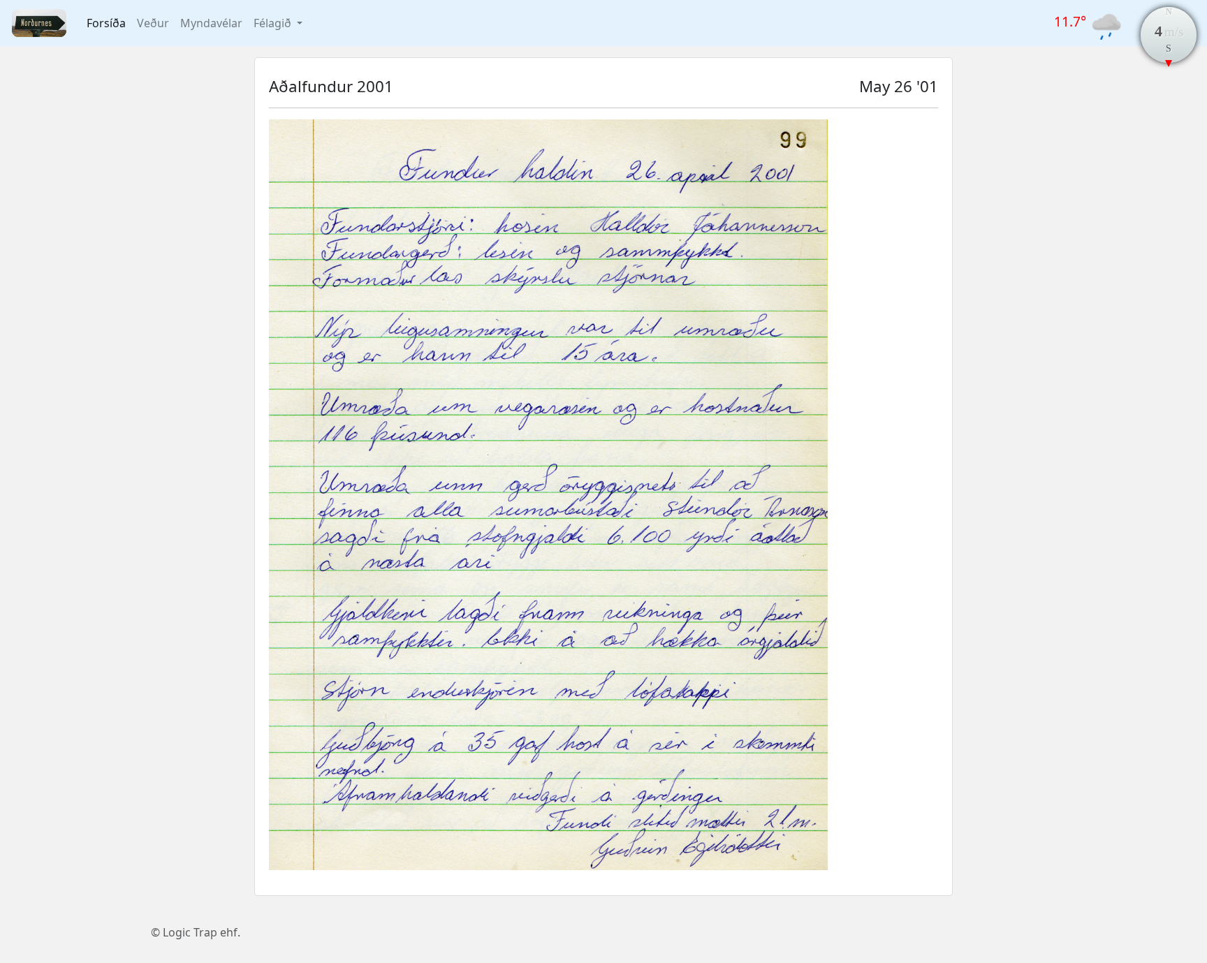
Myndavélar (211, 23)
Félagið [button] (274, 23)
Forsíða (106, 23)
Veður (153, 23)
